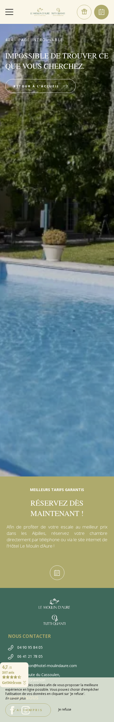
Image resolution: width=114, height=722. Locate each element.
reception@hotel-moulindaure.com (47, 665)
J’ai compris (28, 710)
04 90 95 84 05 (30, 647)
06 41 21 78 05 (30, 656)
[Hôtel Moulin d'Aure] (48, 12)
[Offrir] (84, 12)
